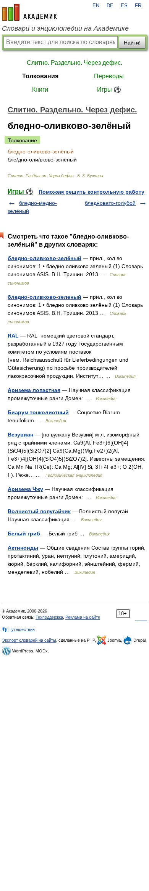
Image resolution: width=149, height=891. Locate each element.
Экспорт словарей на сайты (29, 640)
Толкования (40, 76)
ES (124, 5)
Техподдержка (49, 617)
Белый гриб (24, 533)
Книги (40, 89)
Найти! (132, 43)
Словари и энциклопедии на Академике (65, 28)
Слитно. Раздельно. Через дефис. (74, 62)
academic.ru (29, 12)
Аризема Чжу (25, 489)
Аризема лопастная (34, 390)
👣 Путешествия (18, 629)
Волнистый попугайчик (39, 511)
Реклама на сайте (82, 617)
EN (95, 5)
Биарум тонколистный (38, 412)
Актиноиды (23, 548)
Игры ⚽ (109, 89)
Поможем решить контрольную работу (91, 192)
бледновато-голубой (110, 203)
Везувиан (20, 435)
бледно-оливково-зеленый (44, 297)
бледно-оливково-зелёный (44, 258)
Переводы (109, 76)
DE (110, 5)
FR (138, 5)
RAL (13, 336)
